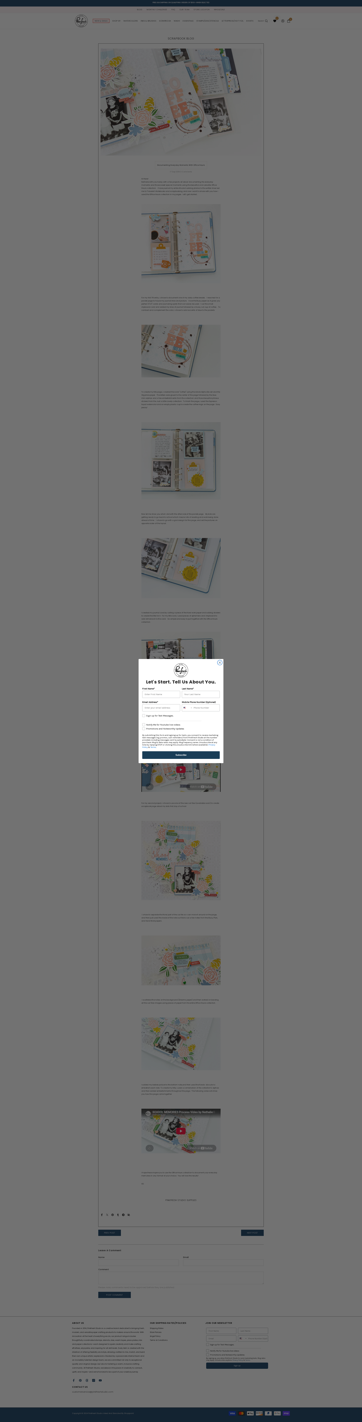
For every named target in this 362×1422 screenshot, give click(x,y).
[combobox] (187, 707)
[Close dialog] (219, 662)
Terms (153, 747)
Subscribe (181, 755)
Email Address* (150, 702)
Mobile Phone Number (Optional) (199, 702)
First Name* (148, 688)
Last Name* (188, 688)
